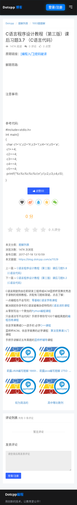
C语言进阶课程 (61, 305)
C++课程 (45, 325)
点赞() (39, 190)
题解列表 (23, 23)
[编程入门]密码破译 (34, 54)
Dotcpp (12, 7)
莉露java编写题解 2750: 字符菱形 (55, 370)
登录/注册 (55, 7)
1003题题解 (38, 23)
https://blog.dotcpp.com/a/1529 (38, 259)
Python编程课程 (41, 310)
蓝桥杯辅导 (40, 339)
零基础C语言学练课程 (44, 300)
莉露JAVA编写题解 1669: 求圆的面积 (21, 370)
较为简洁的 (21, 402)
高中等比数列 (55, 402)
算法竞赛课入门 (60, 330)
